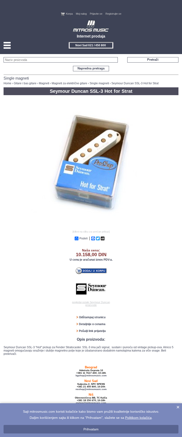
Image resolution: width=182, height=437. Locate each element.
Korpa (69, 13)
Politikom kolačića (138, 418)
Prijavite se (96, 13)
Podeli (83, 238)
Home (7, 83)
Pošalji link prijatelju (92, 331)
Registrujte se (113, 13)
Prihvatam (91, 429)
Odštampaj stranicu (92, 317)
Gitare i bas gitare (25, 83)
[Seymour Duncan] (91, 289)
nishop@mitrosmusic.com (91, 403)
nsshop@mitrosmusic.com (91, 389)
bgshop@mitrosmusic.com (91, 375)
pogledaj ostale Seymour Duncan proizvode (91, 303)
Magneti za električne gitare (69, 83)
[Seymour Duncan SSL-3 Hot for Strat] (91, 227)
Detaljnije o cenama (92, 324)
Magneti (44, 83)
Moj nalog (81, 13)
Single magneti (99, 83)
